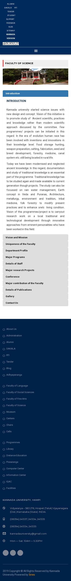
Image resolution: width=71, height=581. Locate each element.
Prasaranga (12, 462)
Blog (11, 27)
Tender (10, 12)
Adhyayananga (14, 374)
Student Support (10, 17)
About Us (11, 329)
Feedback (10, 23)
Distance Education (16, 455)
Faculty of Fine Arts (16, 398)
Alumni (11, 4)
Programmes (13, 442)
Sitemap (11, 31)
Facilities (11, 488)
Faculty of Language (17, 385)
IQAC (9, 481)
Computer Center (15, 468)
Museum (10, 411)
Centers (10, 418)
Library (9, 449)
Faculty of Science (16, 405)
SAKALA (10, 348)
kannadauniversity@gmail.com (28, 533)
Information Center (16, 475)
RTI (15, 8)
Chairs (9, 425)
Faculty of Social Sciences (20, 392)
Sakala (8, 8)
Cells (8, 431)
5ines (32, 574)
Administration (14, 335)
